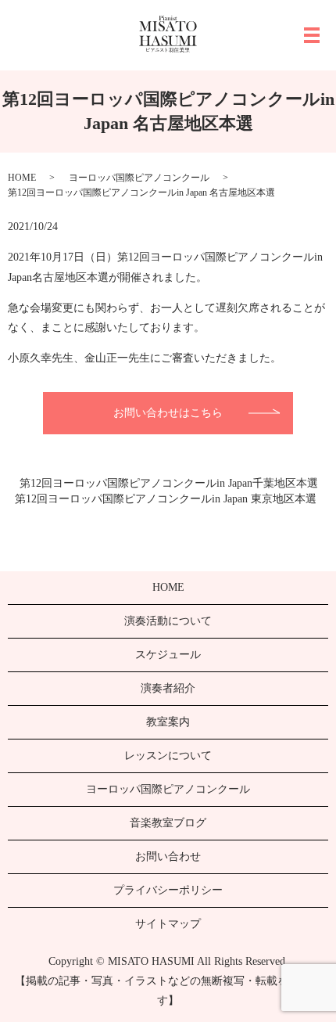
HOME (22, 177)
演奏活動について (168, 621)
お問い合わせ (168, 856)
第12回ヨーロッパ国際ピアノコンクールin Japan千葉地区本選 (169, 483)
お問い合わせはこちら (168, 413)
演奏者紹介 (168, 688)
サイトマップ (168, 924)
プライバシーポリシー (168, 890)
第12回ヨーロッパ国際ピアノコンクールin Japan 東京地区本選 (165, 499)
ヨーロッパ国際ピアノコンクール (139, 177)
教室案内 (168, 722)
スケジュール (168, 654)
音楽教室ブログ (168, 823)
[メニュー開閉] (312, 35)
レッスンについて (168, 755)
